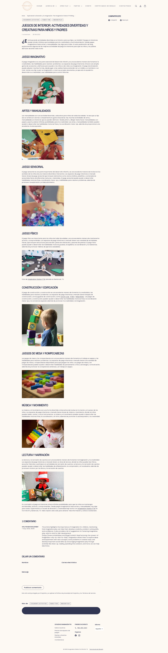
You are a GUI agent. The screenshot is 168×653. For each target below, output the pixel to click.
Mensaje (25, 572)
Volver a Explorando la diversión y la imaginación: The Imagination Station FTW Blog (62, 610)
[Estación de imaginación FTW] (61, 263)
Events (88, 6)
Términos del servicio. (89, 593)
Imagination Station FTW (36, 279)
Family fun (46, 20)
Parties (77, 6)
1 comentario (26, 34)
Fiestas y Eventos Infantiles (60, 636)
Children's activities (31, 20)
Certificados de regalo (105, 6)
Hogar (39, 6)
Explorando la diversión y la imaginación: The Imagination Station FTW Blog (50, 16)
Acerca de (50, 6)
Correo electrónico (69, 562)
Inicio (23, 16)
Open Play (64, 6)
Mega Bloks (80, 297)
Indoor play (57, 20)
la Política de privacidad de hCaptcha (67, 593)
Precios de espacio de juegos (62, 631)
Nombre (25, 562)
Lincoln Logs (65, 297)
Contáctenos (125, 6)
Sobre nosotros (60, 628)
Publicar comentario (33, 587)
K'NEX (72, 297)
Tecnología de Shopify (96, 649)
